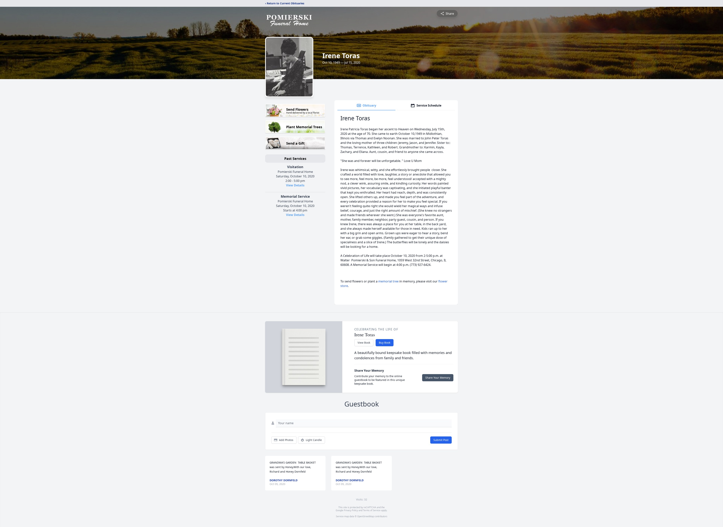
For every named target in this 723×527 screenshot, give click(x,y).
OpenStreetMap (365, 516)
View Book (364, 342)
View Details (295, 185)
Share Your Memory (437, 377)
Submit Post (440, 440)
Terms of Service (372, 510)
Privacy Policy (351, 510)
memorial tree (388, 281)
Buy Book (384, 342)
